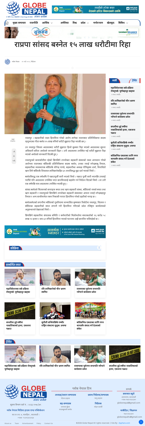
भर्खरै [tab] (114, 81)
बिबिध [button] (121, 23)
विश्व (75, 23)
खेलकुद (110, 23)
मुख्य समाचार (19, 23)
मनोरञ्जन (98, 23)
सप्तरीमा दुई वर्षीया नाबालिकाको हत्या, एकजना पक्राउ (18, 325)
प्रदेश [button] (83, 23)
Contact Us (48, 423)
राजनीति (34, 23)
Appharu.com (124, 423)
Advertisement (27, 423)
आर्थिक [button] (45, 23)
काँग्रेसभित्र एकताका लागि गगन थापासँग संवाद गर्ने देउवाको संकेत (90, 325)
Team (17, 423)
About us (8, 423)
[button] (141, 422)
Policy (39, 423)
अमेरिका (64, 23)
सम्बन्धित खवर (13, 265)
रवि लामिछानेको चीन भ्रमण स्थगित (54, 366)
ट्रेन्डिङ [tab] (134, 81)
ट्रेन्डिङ (9, 342)
